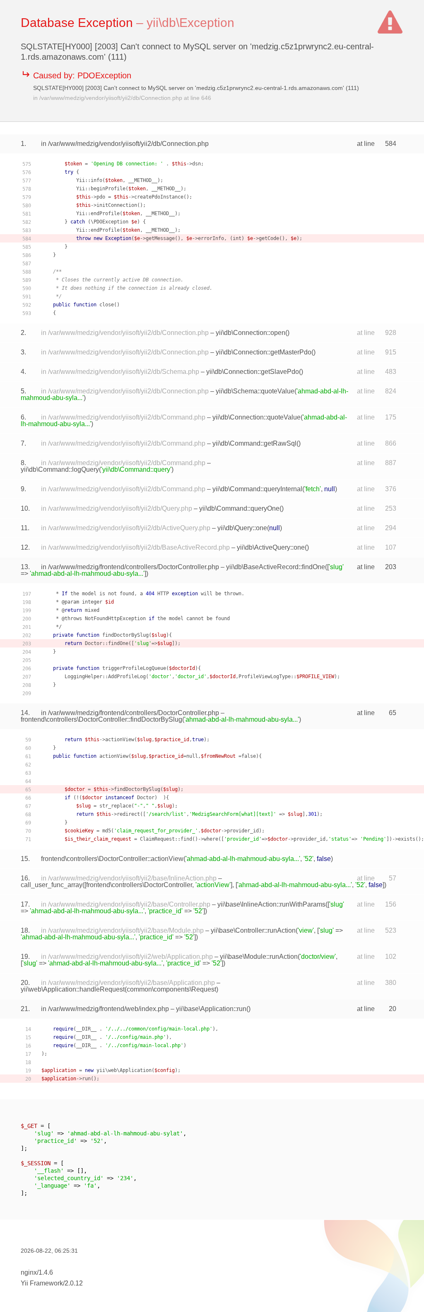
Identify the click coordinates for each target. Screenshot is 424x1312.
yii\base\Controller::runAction (253, 930)
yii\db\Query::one (242, 527)
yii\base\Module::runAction (259, 956)
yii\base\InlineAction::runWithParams (271, 904)
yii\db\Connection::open (250, 332)
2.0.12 (74, 1283)
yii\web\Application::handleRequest (73, 989)
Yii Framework (42, 1283)
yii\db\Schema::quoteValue (255, 391)
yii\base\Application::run (211, 1008)
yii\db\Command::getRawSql (254, 443)
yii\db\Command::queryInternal (257, 488)
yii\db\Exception (190, 22)
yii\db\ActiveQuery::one (271, 547)
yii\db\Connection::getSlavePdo (252, 371)
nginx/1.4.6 (37, 1272)
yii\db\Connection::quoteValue (256, 417)
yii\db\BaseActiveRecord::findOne (275, 566)
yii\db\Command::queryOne (239, 508)
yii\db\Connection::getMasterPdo (263, 352)
